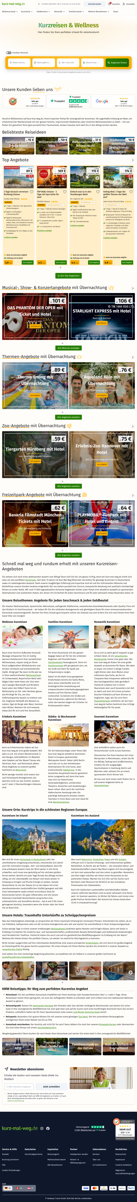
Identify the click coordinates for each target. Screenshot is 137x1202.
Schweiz (122, 859)
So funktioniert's (100, 1165)
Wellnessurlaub (8, 11)
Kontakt (5, 1154)
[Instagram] (42, 1129)
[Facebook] (48, 1129)
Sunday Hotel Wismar (12, 199)
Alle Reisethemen (54, 1165)
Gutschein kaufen (94, 4)
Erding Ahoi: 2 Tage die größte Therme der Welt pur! (115, 194)
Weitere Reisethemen (97, 11)
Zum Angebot (27, 262)
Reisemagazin (53, 1154)
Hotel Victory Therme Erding (114, 201)
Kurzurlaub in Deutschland (33, 859)
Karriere (96, 1154)
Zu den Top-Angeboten (68, 275)
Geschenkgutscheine (33, 1154)
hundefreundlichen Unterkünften (18, 957)
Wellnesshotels (58, 928)
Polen (107, 859)
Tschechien (98, 859)
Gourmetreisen (101, 785)
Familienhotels (55, 662)
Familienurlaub (75, 11)
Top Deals (83, 1016)
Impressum (120, 1159)
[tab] (62, 343)
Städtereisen (42, 11)
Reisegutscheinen (107, 1024)
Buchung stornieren (10, 1159)
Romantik (58, 11)
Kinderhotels (92, 943)
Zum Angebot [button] (35, 395)
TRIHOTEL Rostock (44, 201)
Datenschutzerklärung (15, 1101)
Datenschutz (120, 1154)
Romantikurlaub (102, 701)
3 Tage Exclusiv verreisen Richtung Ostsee (16, 193)
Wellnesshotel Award (56, 1159)
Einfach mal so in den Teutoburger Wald (80, 193)
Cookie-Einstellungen (11, 1170)
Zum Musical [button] (35, 326)
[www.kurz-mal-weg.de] (13, 3)
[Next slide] (133, 288)
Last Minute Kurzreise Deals (86, 1012)
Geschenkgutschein (47, 1027)
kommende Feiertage (43, 1005)
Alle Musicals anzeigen (68, 348)
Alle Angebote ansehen (68, 417)
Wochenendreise (61, 802)
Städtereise (68, 770)
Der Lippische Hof (77, 199)
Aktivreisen (20, 770)
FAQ (3, 1165)
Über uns (96, 1159)
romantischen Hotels (12, 949)
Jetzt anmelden (51, 1086)
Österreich (86, 859)
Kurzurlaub (25, 11)
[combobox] (19, 62)
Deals (115, 11)
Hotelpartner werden (79, 1154)
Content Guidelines (123, 1165)
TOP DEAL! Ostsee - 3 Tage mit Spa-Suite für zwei (48, 194)
